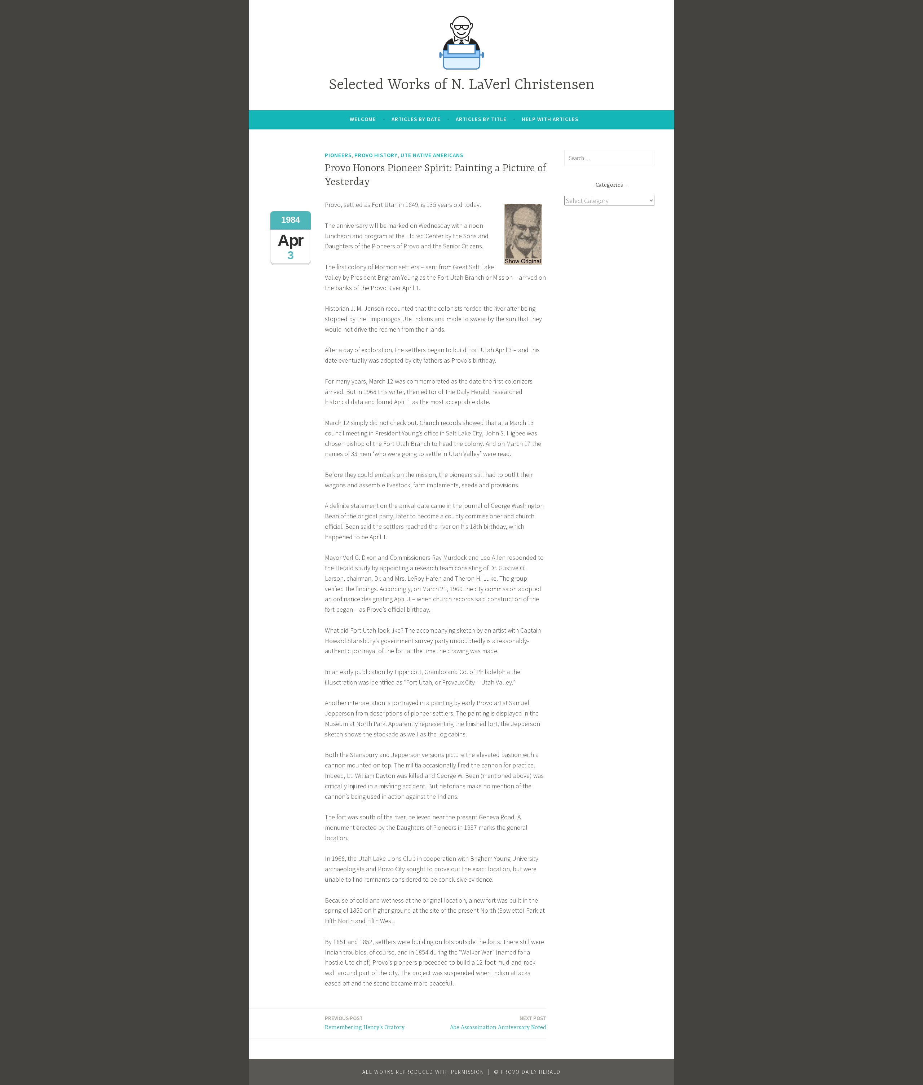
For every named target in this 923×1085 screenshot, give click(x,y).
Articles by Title (481, 119)
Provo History (376, 155)
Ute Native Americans (432, 155)
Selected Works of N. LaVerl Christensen (462, 85)
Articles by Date (416, 119)
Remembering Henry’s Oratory (365, 1023)
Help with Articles (550, 119)
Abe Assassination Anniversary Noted (498, 1023)
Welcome (363, 119)
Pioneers (338, 155)
